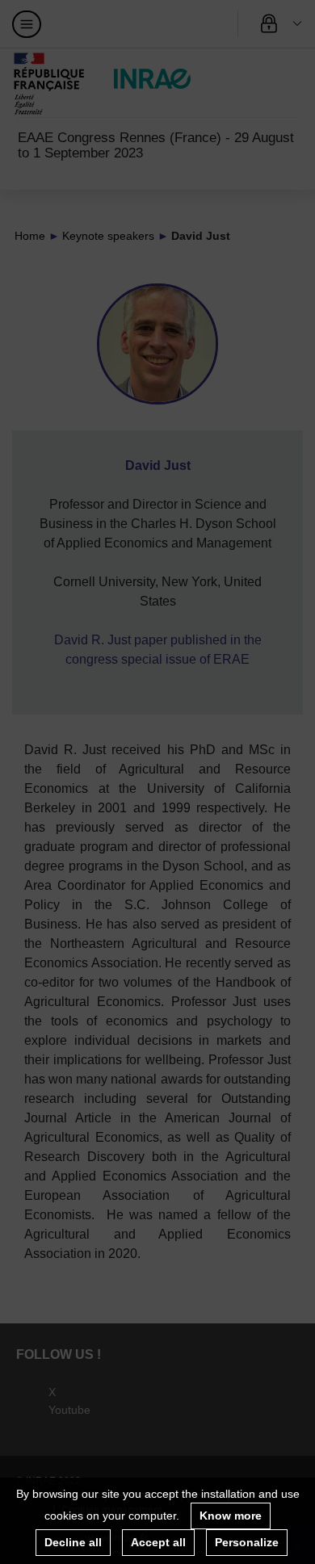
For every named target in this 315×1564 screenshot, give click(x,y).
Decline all (73, 1542)
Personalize (247, 1542)
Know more (231, 1515)
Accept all (158, 1542)
